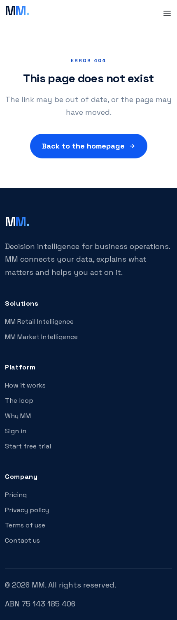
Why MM (18, 415)
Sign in (15, 431)
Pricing (16, 494)
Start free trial (28, 446)
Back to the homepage (83, 146)
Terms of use (25, 525)
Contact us (22, 540)
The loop (19, 400)
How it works (25, 385)
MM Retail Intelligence (39, 321)
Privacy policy (27, 510)
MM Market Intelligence (41, 336)
